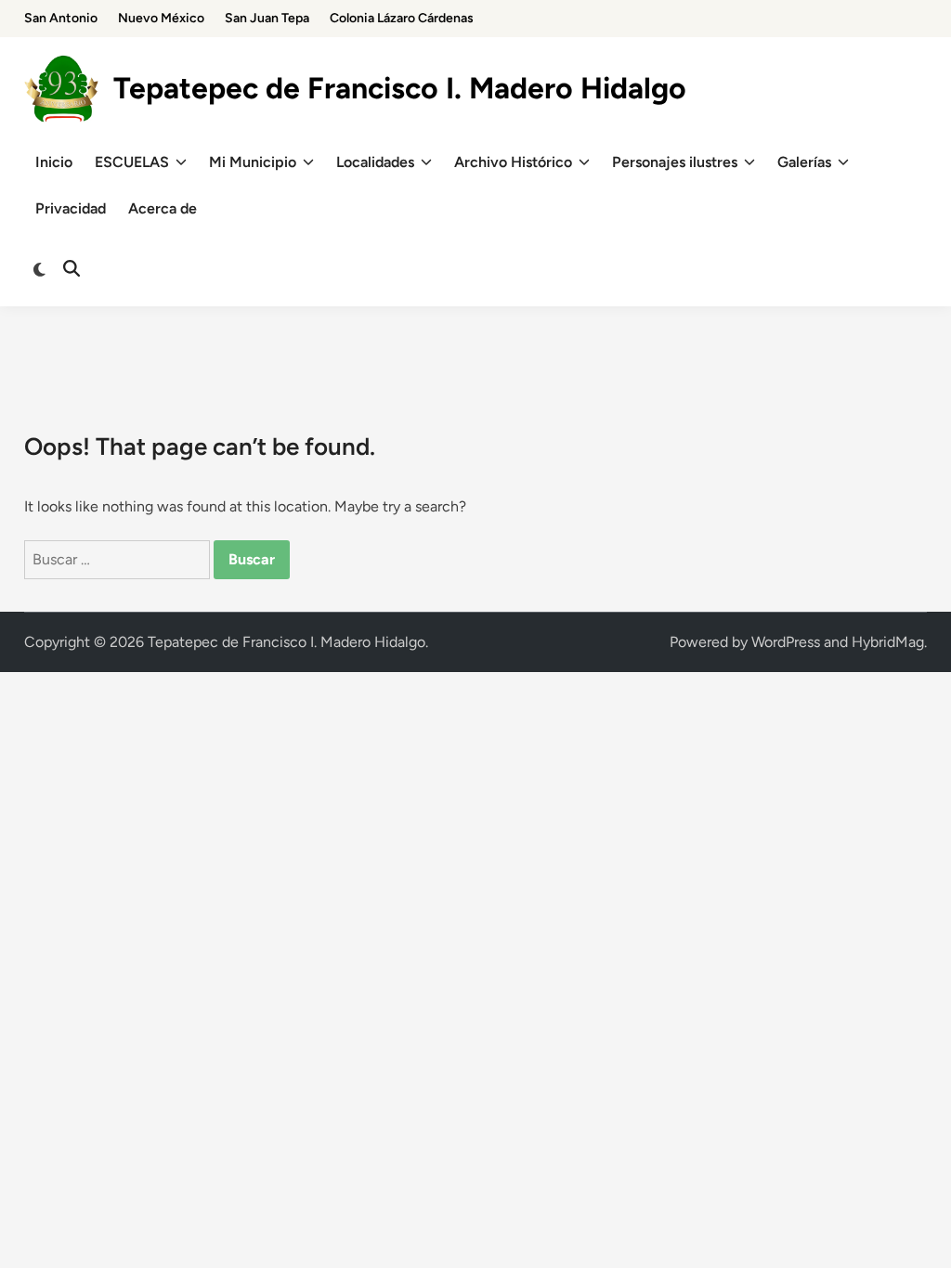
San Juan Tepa (267, 18)
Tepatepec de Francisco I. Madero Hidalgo (399, 88)
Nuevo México (161, 18)
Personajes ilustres (674, 162)
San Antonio (61, 18)
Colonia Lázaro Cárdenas (402, 18)
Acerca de (162, 208)
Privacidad (70, 208)
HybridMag (888, 642)
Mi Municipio (252, 162)
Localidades (375, 162)
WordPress (785, 642)
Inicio (53, 162)
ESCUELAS (132, 162)
